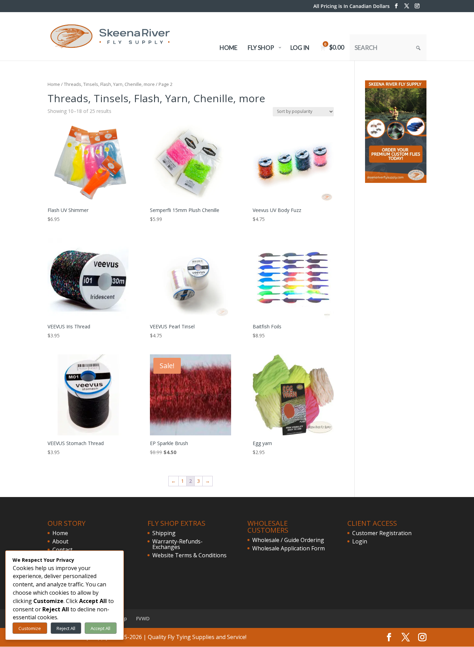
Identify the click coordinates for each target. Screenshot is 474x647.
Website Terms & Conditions (189, 555)
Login (359, 541)
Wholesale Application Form (288, 548)
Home (54, 84)
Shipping (164, 533)
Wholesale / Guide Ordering (288, 540)
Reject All (66, 628)
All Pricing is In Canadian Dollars (351, 6)
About (60, 541)
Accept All (100, 628)
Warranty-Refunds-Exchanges (177, 544)
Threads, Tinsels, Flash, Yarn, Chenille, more (109, 84)
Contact (62, 549)
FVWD (143, 618)
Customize (29, 628)
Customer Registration (382, 533)
